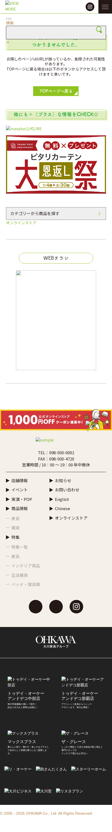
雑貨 (15, 527)
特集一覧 (19, 547)
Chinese (62, 508)
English (62, 499)
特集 (15, 537)
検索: (10, 22)
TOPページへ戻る (56, 91)
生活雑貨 (19, 575)
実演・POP (21, 499)
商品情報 (19, 508)
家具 (15, 518)
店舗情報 (19, 480)
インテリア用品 (25, 565)
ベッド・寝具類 (25, 584)
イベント (19, 489)
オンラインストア (21, 222)
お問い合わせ (67, 489)
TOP (8, 19)
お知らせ (63, 480)
